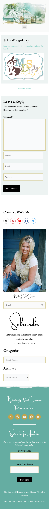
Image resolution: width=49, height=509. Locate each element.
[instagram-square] (6, 221)
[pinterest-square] (13, 221)
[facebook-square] (27, 221)
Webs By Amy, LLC (37, 501)
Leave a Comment (11, 45)
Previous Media (24, 88)
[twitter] (34, 221)
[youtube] (20, 221)
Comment (8, 116)
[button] (24, 27)
